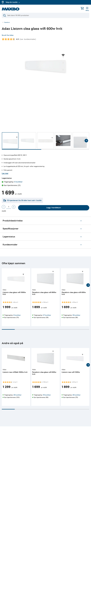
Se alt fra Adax (8, 35)
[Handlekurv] (82, 8)
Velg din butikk (12, 2)
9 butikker (17, 315)
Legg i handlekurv (53, 207)
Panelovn (7, 22)
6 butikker (18, 182)
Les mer (5, 173)
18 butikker (76, 315)
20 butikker (17, 395)
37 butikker (47, 315)
